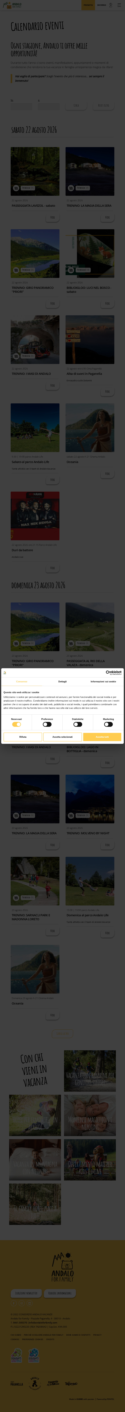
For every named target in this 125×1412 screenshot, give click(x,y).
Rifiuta (22, 737)
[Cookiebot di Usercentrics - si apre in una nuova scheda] (108, 672)
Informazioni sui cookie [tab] (103, 681)
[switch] (47, 724)
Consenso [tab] (21, 681)
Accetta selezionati (62, 737)
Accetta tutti (102, 737)
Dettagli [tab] (62, 681)
